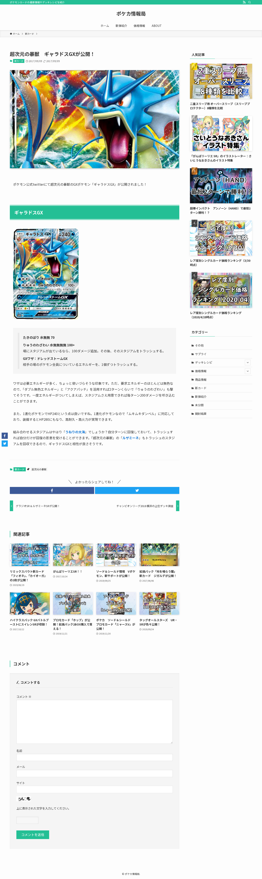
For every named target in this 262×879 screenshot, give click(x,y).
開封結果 (201, 414)
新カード (18, 61)
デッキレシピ (203, 362)
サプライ (201, 354)
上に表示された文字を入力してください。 (43, 808)
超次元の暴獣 (39, 469)
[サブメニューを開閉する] (248, 362)
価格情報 (201, 371)
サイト (20, 783)
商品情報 (201, 380)
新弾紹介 (201, 397)
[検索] (249, 2)
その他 (199, 345)
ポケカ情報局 (131, 13)
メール (20, 766)
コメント (23, 696)
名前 (19, 750)
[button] (52, 490)
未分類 (199, 405)
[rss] (244, 2)
